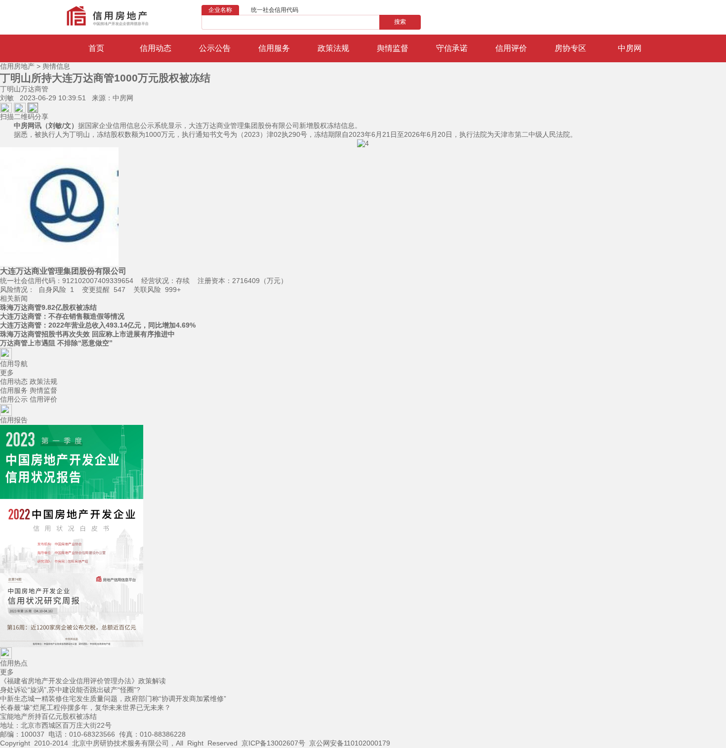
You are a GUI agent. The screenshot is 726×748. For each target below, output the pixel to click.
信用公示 (14, 399)
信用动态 (14, 381)
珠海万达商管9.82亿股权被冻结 (48, 307)
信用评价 (43, 399)
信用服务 (14, 390)
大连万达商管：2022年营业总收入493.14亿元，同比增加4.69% (98, 325)
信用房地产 (17, 66)
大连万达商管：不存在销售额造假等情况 (62, 316)
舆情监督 (43, 390)
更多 (7, 372)
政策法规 (43, 381)
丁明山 (10, 89)
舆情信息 (56, 66)
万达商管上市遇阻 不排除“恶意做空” (56, 343)
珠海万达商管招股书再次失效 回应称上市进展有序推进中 (87, 334)
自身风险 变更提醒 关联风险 (90, 289)
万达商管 (34, 89)
